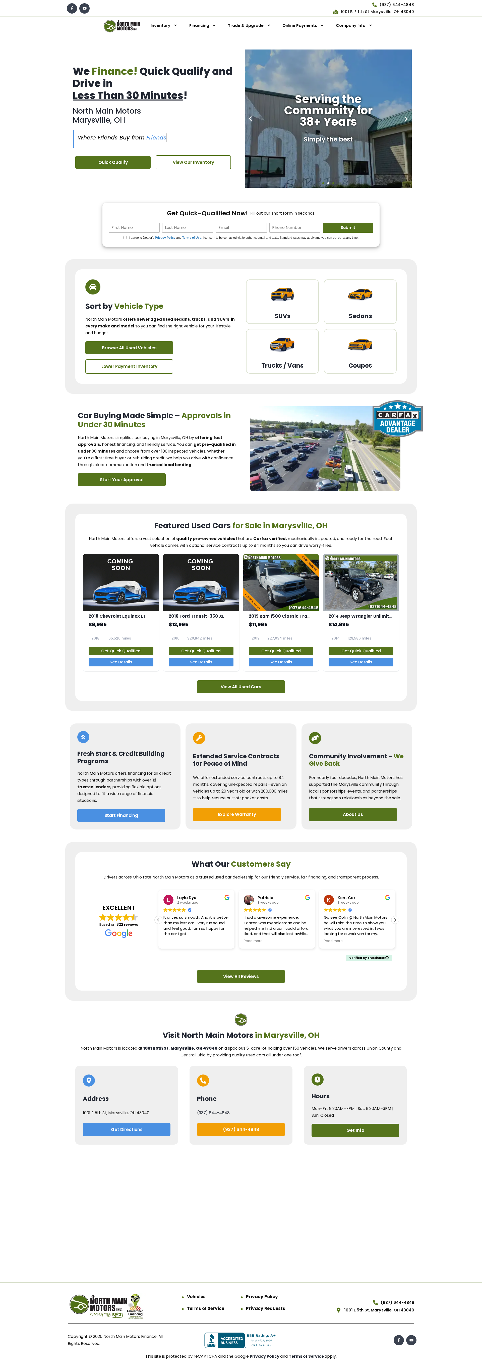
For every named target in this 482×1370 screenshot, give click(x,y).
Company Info (351, 25)
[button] (250, 119)
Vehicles (196, 1296)
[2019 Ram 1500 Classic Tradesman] (281, 612)
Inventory (160, 25)
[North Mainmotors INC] (122, 26)
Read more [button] (172, 941)
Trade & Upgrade (246, 25)
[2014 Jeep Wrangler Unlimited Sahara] (361, 612)
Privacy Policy (165, 237)
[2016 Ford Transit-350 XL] (201, 612)
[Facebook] (72, 8)
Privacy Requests (265, 1308)
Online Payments (299, 25)
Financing (199, 25)
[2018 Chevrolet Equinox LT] (121, 612)
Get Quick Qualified (121, 651)
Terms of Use (191, 237)
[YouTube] (84, 8)
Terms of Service (205, 1308)
